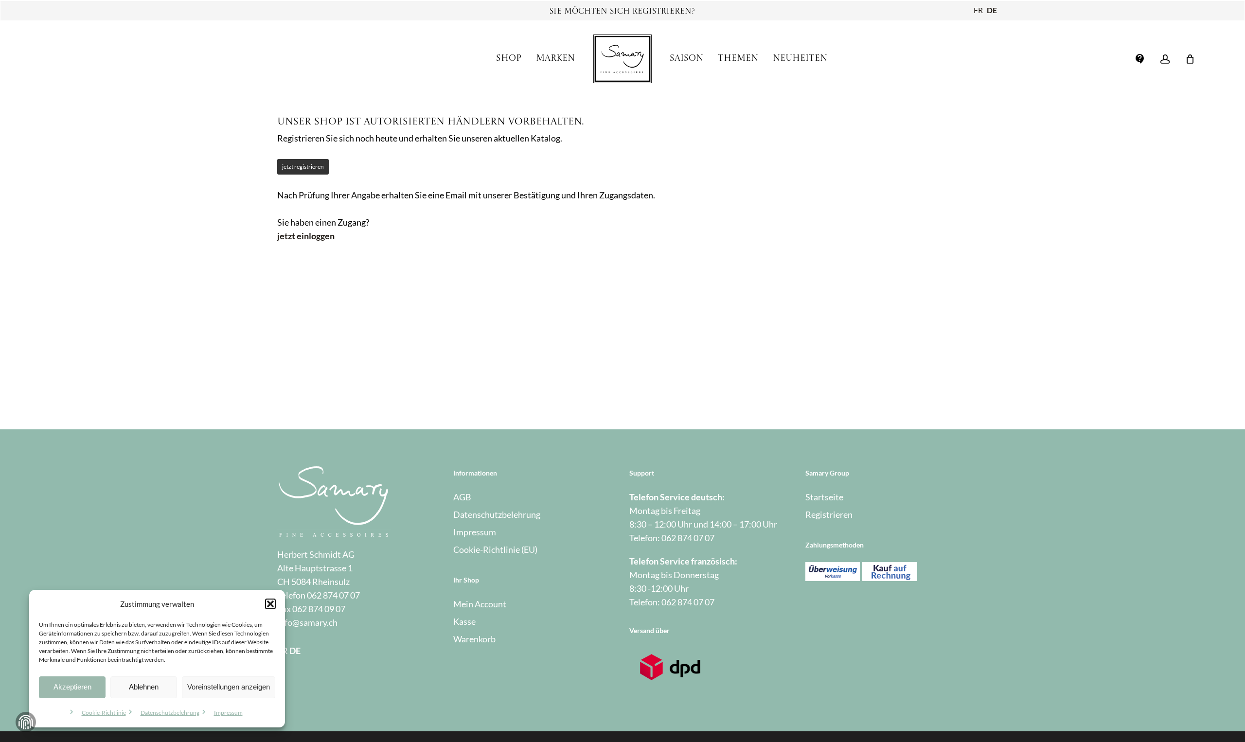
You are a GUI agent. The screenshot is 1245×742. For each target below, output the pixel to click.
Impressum (228, 712)
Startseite (824, 497)
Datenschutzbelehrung (170, 712)
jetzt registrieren (303, 166)
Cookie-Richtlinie (104, 712)
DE (992, 10)
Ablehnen (144, 687)
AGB (462, 497)
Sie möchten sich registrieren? (622, 12)
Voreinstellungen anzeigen (228, 687)
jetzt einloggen (306, 235)
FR (978, 10)
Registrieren (829, 514)
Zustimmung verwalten (26, 722)
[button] (270, 604)
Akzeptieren (72, 687)
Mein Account (479, 604)
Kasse (464, 621)
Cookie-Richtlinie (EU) (495, 549)
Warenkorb (474, 639)
